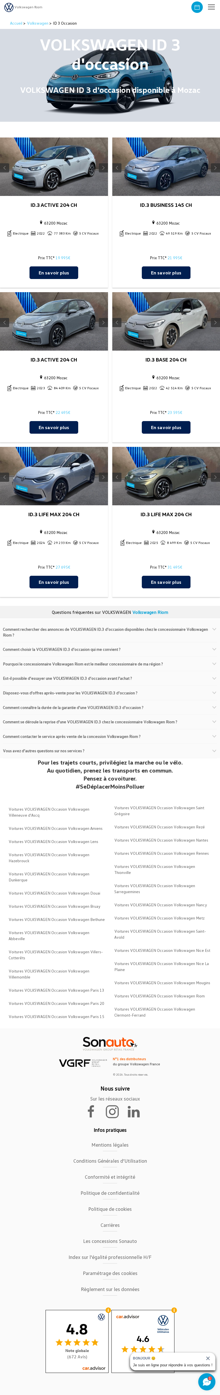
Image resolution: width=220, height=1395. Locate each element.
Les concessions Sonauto (110, 1241)
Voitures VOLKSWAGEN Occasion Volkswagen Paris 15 (56, 1016)
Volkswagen (37, 23)
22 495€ (63, 412)
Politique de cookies (110, 1209)
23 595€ (175, 412)
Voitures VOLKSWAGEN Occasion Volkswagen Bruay (55, 906)
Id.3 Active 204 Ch (54, 205)
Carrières (110, 1225)
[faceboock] (94, 1111)
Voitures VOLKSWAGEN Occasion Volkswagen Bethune (57, 919)
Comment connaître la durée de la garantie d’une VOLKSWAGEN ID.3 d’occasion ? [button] (73, 707)
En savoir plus (54, 273)
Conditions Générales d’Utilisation (110, 1161)
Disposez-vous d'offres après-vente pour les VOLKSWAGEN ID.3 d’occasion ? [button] (70, 692)
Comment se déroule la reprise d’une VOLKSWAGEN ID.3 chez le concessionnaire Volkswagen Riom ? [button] (90, 721)
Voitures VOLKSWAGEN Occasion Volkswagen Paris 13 (56, 990)
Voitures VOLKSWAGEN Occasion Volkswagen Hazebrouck (49, 857)
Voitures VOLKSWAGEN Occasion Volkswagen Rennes (161, 853)
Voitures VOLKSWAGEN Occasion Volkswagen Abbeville (49, 935)
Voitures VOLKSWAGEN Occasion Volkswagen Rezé (159, 826)
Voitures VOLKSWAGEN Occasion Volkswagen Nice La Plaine (161, 966)
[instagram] (115, 1111)
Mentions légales (110, 1144)
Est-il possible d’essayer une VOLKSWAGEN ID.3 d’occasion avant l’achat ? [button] (67, 678)
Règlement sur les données (110, 1289)
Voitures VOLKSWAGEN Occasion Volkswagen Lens (53, 841)
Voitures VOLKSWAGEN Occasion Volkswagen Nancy (160, 904)
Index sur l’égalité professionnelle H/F (110, 1257)
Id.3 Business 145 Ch (166, 205)
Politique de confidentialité (110, 1193)
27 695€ (63, 567)
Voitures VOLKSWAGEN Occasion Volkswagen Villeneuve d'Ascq (49, 812)
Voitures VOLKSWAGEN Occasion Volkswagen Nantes (161, 840)
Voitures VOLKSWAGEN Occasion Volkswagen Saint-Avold (160, 934)
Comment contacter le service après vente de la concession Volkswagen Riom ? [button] (72, 736)
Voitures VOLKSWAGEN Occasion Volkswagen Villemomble (49, 973)
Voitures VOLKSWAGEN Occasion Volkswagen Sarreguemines (154, 888)
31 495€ (175, 567)
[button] (211, 7)
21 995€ (175, 257)
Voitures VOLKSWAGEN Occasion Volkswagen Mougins (162, 982)
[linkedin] (136, 1111)
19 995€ (63, 257)
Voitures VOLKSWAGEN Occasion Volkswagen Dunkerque (49, 876)
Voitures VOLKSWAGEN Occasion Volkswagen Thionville (154, 869)
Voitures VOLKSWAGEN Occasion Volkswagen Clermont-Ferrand (154, 1012)
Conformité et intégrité (110, 1177)
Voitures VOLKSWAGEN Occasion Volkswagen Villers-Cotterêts (56, 954)
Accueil (16, 23)
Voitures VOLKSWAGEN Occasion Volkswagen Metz (159, 917)
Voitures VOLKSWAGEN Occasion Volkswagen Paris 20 (56, 1003)
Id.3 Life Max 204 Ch (53, 514)
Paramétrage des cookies (110, 1273)
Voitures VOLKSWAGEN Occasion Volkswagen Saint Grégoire (159, 810)
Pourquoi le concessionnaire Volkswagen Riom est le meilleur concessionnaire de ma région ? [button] (83, 663)
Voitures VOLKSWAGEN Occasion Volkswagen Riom (159, 995)
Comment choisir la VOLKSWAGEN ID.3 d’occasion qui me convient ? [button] (62, 649)
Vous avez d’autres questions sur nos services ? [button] (44, 750)
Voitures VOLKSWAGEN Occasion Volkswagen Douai (54, 893)
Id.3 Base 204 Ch (166, 359)
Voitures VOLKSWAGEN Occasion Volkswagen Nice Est (162, 950)
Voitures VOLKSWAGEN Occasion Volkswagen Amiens (56, 828)
